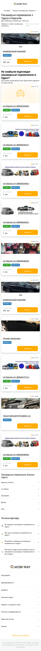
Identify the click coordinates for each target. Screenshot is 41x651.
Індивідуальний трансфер (14, 51)
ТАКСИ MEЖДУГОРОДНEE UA (16, 416)
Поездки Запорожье (11, 338)
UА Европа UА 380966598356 (16, 455)
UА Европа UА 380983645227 (16, 145)
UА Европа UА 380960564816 (16, 183)
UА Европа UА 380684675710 (16, 377)
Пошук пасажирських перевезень (25, 10)
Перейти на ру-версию (20, 635)
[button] (37, 38)
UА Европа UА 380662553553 (16, 106)
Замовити (27, 61)
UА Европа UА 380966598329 (16, 261)
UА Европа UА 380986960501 (16, 222)
